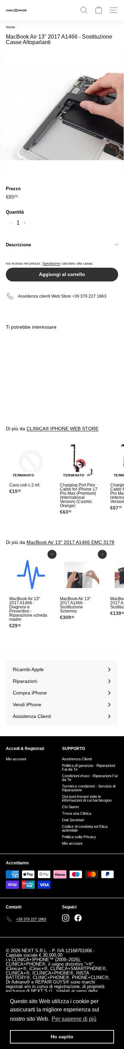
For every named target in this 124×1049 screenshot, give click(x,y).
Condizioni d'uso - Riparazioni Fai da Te (89, 778)
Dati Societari (73, 820)
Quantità (15, 212)
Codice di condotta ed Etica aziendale (84, 828)
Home (10, 27)
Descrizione (18, 244)
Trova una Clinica (76, 813)
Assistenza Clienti (77, 759)
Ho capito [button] (62, 1036)
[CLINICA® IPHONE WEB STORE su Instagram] (65, 918)
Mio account (16, 759)
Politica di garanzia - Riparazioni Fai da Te (88, 767)
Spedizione (51, 263)
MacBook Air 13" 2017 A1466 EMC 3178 (70, 542)
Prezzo (13, 188)
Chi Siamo (70, 807)
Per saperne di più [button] (74, 1019)
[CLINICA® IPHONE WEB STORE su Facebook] (78, 918)
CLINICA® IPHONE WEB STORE (63, 428)
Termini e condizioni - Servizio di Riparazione (88, 788)
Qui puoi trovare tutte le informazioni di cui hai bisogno (87, 798)
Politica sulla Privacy (79, 837)
